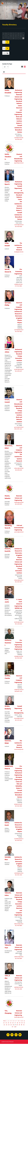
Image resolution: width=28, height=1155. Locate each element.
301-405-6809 (18, 925)
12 (4, 1022)
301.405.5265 (18, 139)
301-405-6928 (18, 226)
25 (11, 1024)
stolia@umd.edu (18, 656)
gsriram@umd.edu (19, 427)
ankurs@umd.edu (19, 468)
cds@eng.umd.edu (19, 689)
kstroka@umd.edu (19, 718)
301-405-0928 (18, 658)
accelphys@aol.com (19, 838)
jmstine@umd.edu (19, 622)
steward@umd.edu (19, 580)
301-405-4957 (18, 582)
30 (21, 1024)
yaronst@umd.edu (19, 532)
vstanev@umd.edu (19, 502)
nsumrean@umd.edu (20, 749)
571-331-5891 (18, 286)
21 (24, 1022)
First (4, 1021)
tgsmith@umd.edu (19, 163)
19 (19, 1022)
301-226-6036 (18, 624)
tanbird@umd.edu (19, 1017)
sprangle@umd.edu (19, 329)
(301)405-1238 (18, 691)
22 (4, 1024)
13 (6, 1022)
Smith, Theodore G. (8, 156)
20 (22, 1022)
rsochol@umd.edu (19, 224)
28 (17, 1024)
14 (8, 1022)
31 (23, 1024)
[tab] (14, 71)
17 (15, 1022)
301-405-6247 (18, 371)
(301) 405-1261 (18, 429)
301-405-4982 (18, 331)
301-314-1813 (18, 720)
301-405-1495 (18, 875)
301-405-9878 (18, 504)
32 (12, 1026)
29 (19, 1024)
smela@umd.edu (18, 137)
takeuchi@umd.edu (19, 923)
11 (24, 1021)
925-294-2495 (18, 989)
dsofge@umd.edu (19, 252)
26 (13, 1024)
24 (8, 1024)
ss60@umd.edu (18, 284)
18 (17, 1022)
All (23, 38)
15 (10, 1022)
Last (15, 1026)
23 (6, 1024)
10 (22, 1021)
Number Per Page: (7, 64)
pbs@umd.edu (18, 804)
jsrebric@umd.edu (19, 369)
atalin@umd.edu (18, 987)
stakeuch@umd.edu (19, 956)
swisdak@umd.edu (19, 873)
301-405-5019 (18, 840)
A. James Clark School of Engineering (10, 1)
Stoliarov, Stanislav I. (8, 642)
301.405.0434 (18, 470)
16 (13, 1022)
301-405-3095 (18, 806)
